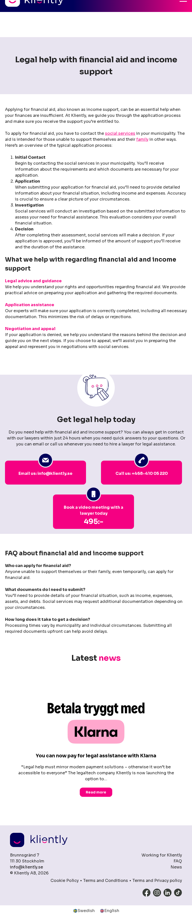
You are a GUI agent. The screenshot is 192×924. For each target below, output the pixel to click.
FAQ (178, 861)
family (142, 139)
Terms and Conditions (105, 880)
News (176, 867)
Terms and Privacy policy (157, 880)
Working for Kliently (162, 855)
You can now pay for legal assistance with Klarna (96, 756)
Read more (96, 792)
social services (120, 133)
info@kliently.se (26, 867)
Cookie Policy (64, 880)
